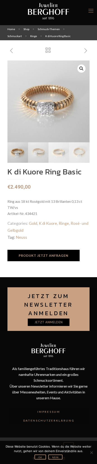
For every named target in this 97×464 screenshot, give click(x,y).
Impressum (48, 411)
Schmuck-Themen (49, 29)
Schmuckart (14, 36)
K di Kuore (48, 223)
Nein (55, 457)
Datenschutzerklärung (49, 420)
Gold (33, 223)
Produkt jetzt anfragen (43, 255)
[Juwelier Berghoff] (48, 10)
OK (40, 457)
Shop (26, 29)
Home (11, 29)
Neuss (21, 237)
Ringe (33, 36)
